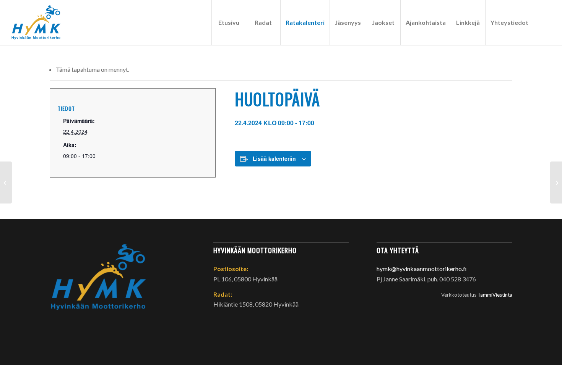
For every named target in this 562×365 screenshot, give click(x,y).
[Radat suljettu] (6, 182)
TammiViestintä (495, 295)
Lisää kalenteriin (274, 158)
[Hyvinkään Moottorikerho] (41, 22)
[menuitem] (228, 22)
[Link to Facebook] (545, 22)
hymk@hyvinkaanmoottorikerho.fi (422, 268)
